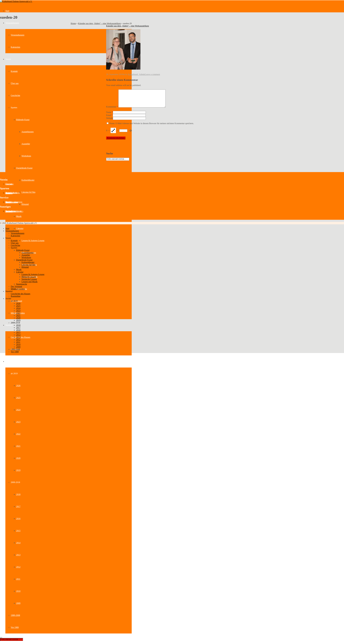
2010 (18, 591)
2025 (18, 398)
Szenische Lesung (29, 279)
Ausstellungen (28, 132)
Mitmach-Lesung (29, 277)
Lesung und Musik (29, 281)
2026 (18, 385)
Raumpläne (15, 296)
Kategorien (15, 47)
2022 (18, 434)
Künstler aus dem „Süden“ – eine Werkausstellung (99, 23)
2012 (18, 567)
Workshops (26, 156)
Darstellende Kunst (24, 168)
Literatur (19, 228)
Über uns (15, 83)
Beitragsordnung (11, 202)
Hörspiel (25, 204)
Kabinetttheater (28, 180)
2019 (18, 470)
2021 (18, 446)
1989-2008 (15, 615)
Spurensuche (21, 284)
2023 (18, 422)
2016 (18, 518)
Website (109, 118)
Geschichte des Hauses (20, 337)
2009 (18, 603)
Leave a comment (152, 74)
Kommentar (112, 107)
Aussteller (26, 144)
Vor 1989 (15, 627)
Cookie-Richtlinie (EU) (14, 211)
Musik (19, 216)
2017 (18, 506)
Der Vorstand (16, 286)
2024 (18, 410)
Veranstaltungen (12, 23)
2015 (18, 531)
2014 (18, 543)
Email (108, 115)
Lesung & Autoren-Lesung (33, 240)
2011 (18, 579)
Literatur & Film (28, 192)
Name (108, 112)
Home (73, 23)
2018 (18, 494)
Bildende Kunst (22, 119)
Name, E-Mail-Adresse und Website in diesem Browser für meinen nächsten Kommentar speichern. (151, 123)
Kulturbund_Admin (136, 74)
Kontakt (14, 71)
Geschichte (15, 95)
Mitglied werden (18, 289)
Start (7, 11)
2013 (18, 555)
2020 (18, 458)
